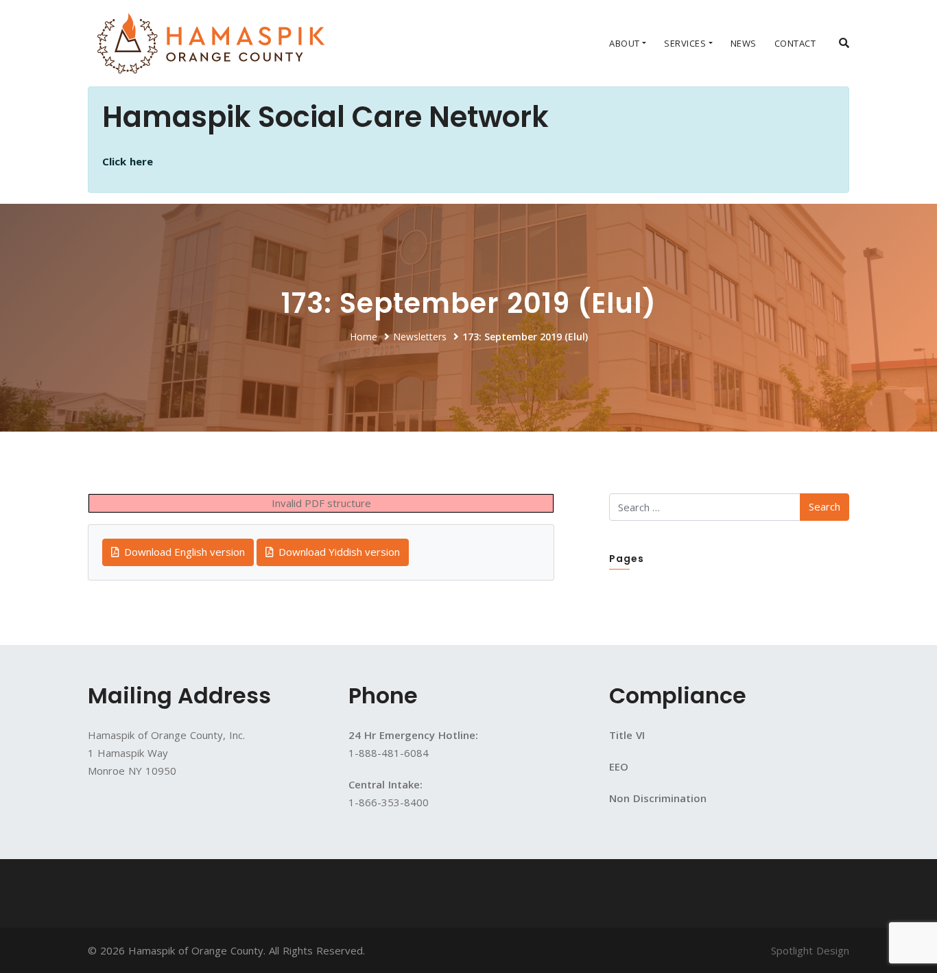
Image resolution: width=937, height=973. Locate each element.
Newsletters (420, 336)
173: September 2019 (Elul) (525, 336)
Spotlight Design (810, 950)
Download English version (183, 552)
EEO (618, 766)
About (624, 43)
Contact (795, 43)
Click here (127, 161)
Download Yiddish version (338, 552)
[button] (844, 42)
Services (685, 43)
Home (363, 336)
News (744, 43)
